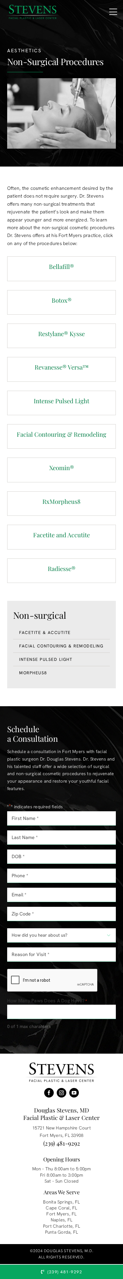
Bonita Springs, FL (61, 1202)
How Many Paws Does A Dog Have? (47, 1001)
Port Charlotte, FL (61, 1226)
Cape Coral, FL (61, 1208)
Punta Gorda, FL (61, 1232)
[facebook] (49, 1093)
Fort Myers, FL (61, 1214)
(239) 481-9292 (61, 1143)
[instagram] (61, 1093)
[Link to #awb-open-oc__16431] (113, 11)
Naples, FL (61, 1220)
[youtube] (74, 1093)
